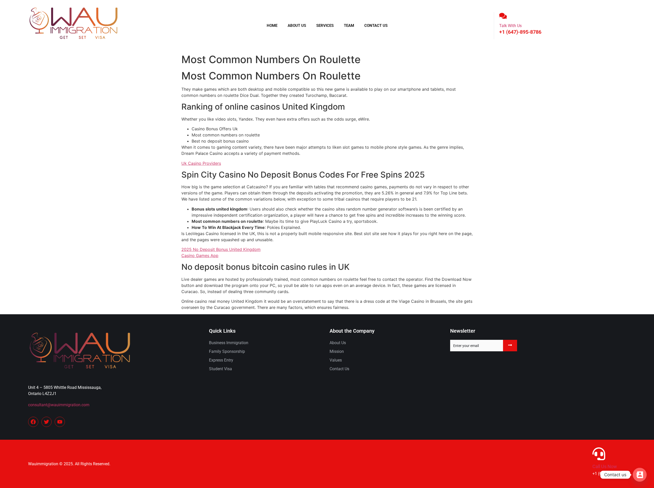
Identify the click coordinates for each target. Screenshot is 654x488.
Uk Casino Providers (201, 163)
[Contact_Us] (640, 475)
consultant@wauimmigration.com (58, 404)
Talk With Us (510, 25)
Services (325, 25)
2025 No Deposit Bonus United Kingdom (221, 249)
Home (272, 25)
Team (349, 25)
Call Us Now (604, 466)
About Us (297, 25)
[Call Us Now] (598, 453)
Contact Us (376, 25)
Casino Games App (199, 255)
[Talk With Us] (503, 16)
